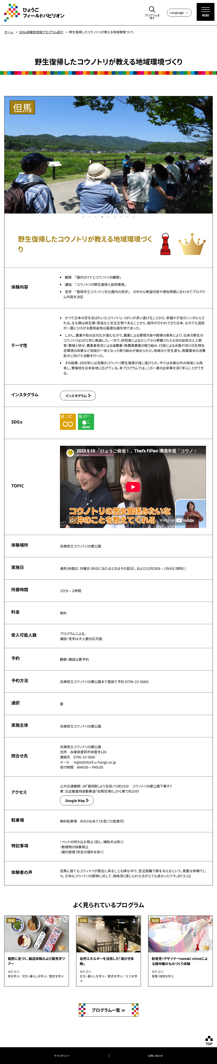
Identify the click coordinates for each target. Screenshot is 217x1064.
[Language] (179, 13)
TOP (209, 1043)
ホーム (8, 32)
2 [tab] (89, 217)
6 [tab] (115, 217)
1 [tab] (83, 217)
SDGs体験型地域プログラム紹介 (41, 32)
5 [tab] (108, 217)
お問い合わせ (155, 1055)
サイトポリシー (62, 1055)
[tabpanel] (108, 155)
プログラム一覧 (106, 1010)
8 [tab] (127, 217)
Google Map (75, 800)
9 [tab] (134, 217)
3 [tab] (96, 217)
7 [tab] (121, 217)
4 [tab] (102, 217)
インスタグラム (76, 395)
